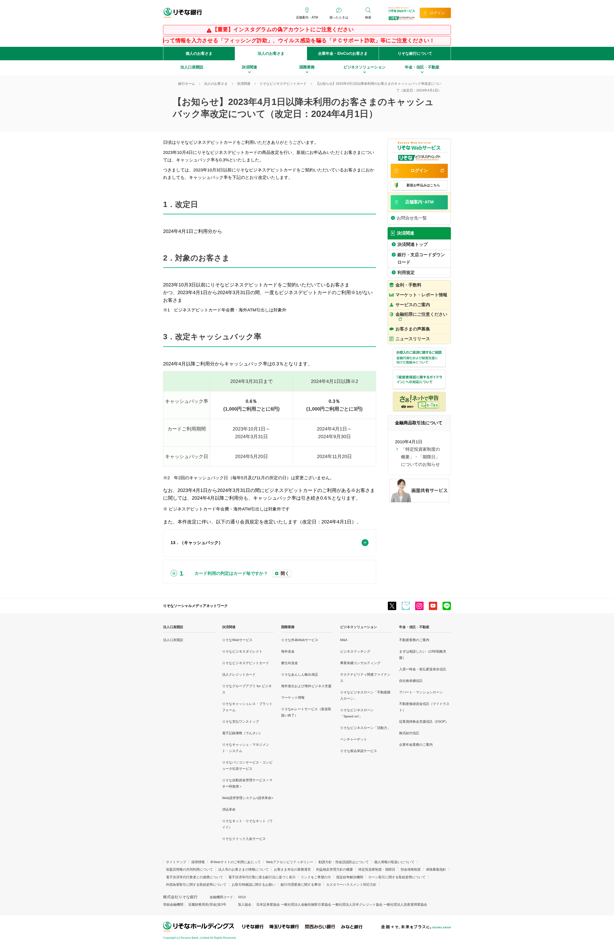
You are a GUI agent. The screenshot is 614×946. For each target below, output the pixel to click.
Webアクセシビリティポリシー (289, 862)
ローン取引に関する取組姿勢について (396, 877)
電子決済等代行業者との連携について (194, 877)
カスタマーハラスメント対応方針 (351, 884)
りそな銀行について (415, 53)
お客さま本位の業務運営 (292, 869)
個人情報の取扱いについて (394, 862)
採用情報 (198, 862)
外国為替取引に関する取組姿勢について (196, 884)
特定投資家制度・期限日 (376, 869)
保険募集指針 (436, 869)
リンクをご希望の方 (316, 877)
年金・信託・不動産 (414, 627)
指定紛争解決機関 (349, 877)
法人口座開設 (173, 627)
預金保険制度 (411, 869)
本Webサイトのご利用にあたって (235, 862)
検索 (368, 17)
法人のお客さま (271, 53)
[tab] (270, 543)
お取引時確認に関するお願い (253, 884)
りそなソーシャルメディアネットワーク (195, 606)
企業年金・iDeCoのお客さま (343, 53)
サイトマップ (176, 862)
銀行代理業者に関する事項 (301, 884)
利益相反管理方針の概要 (334, 869)
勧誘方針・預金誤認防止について (344, 862)
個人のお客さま (199, 53)
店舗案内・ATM (307, 17)
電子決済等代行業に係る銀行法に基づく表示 (261, 877)
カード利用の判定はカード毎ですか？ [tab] (242, 573)
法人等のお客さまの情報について (243, 869)
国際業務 (288, 627)
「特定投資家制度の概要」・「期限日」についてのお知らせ (420, 457)
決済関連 (229, 627)
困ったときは (339, 17)
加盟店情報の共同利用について (189, 869)
